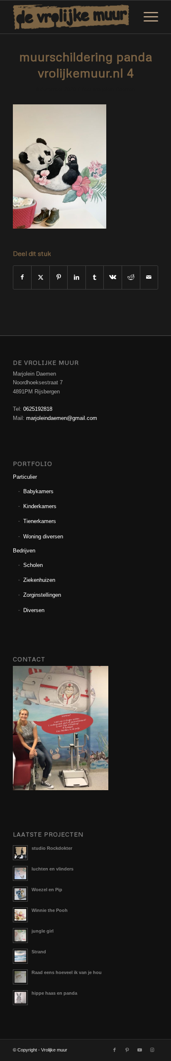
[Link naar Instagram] (152, 1050)
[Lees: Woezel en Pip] (20, 894)
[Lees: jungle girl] (20, 935)
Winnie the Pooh (50, 910)
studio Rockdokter (52, 848)
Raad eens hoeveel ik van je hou (67, 972)
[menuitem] (146, 17)
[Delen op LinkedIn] (77, 277)
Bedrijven (24, 550)
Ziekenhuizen (39, 580)
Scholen (33, 565)
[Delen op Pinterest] (59, 277)
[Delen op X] (40, 277)
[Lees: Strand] (20, 956)
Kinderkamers (39, 506)
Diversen (33, 610)
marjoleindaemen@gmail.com (61, 418)
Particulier (25, 477)
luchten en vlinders (52, 868)
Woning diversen (43, 536)
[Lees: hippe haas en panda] (20, 997)
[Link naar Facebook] (114, 1050)
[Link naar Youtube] (139, 1050)
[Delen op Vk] (113, 277)
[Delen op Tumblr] (95, 277)
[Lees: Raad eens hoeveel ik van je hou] (20, 976)
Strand (39, 951)
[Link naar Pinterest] (127, 1050)
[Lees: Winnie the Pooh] (20, 914)
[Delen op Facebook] (22, 277)
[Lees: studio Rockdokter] (20, 852)
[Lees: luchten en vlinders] (20, 873)
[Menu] (146, 17)
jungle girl (43, 930)
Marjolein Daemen (114, 89)
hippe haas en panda (54, 993)
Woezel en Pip (47, 889)
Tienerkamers (39, 521)
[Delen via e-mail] (149, 277)
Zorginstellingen (42, 595)
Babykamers (38, 491)
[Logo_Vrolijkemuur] (71, 17)
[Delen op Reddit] (131, 277)
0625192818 (37, 409)
